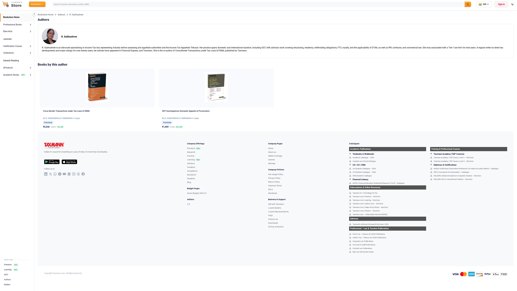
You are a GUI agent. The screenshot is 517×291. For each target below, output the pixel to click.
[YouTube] (64, 174)
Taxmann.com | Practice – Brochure (366, 211)
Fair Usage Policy (275, 174)
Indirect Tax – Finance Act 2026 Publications (369, 238)
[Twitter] (50, 174)
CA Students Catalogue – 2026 (364, 169)
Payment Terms (275, 186)
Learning (10, 270)
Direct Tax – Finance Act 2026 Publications (369, 234)
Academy (191, 167)
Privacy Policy (274, 178)
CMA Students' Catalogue (362, 176)
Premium (10, 265)
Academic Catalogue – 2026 (363, 158)
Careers (271, 160)
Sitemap (271, 163)
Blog (189, 182)
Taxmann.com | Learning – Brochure (366, 200)
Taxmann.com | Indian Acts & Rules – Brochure (370, 207)
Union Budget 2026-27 (197, 193)
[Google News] (69, 174)
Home (270, 148)
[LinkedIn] (46, 174)
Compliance (192, 171)
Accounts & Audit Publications (364, 245)
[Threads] (78, 174)
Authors (7, 279)
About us (272, 152)
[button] (17, 25)
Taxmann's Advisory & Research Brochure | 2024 (371, 224)
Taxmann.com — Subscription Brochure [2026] (370, 214)
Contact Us (273, 219)
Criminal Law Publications (362, 248)
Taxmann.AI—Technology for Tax (365, 193)
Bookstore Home (11, 17)
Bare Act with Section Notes (363, 252)
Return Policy (274, 182)
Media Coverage (275, 156)
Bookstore (191, 175)
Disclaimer (272, 193)
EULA (270, 189)
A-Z (188, 204)
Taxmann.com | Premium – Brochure (366, 196)
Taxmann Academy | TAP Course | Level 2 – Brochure (453, 161)
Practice (190, 156)
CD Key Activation (276, 227)
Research (191, 152)
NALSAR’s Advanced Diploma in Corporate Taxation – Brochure (457, 176)
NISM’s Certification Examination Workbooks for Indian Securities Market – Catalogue (466, 169)
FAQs (270, 215)
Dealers (7, 284)
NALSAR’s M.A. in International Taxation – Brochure (453, 179)
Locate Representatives (278, 212)
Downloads (273, 223)
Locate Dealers (274, 208)
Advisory (191, 163)
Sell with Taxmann (276, 204)
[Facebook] (83, 174)
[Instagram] (74, 174)
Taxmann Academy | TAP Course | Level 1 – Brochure (453, 158)
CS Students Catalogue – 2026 (364, 172)
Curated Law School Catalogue (364, 161)
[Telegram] (60, 174)
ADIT (6, 274)
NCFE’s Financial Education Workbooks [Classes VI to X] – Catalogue (378, 183)
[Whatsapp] (55, 174)
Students (191, 178)
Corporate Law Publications (363, 241)
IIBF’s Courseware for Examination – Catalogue (451, 172)
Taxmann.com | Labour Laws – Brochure (368, 204)
